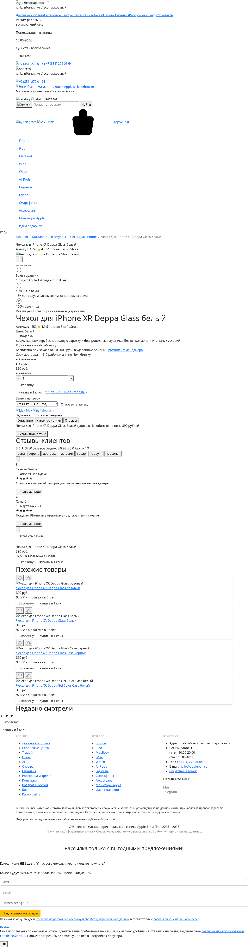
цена (21, 453)
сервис (34, 453)
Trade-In (28, 752)
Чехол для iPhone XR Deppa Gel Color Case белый (53, 685)
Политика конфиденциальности (70, 831)
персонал (113, 453)
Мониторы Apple (108, 785)
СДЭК (23, 364)
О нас (26, 757)
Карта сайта (31, 794)
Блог (25, 790)
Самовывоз (27, 359)
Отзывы (28, 766)
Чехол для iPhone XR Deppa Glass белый (46, 620)
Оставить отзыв (30, 536)
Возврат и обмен (35, 785)
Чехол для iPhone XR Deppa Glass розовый (48, 588)
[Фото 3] (25, 265)
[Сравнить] (28, 578)
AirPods (101, 766)
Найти (86, 104)
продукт (96, 453)
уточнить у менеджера (125, 350)
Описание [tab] (25, 420)
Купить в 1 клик (30, 392)
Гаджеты (102, 771)
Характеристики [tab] (49, 420)
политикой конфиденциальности (175, 919)
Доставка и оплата (36, 743)
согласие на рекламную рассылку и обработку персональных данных (82, 919)
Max (50, 122)
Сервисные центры (36, 748)
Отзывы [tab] (71, 420)
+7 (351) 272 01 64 (58, 63)
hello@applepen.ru (194, 766)
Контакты (29, 780)
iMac (99, 757)
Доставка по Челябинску (37, 345)
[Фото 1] (17, 265)
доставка (50, 453)
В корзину (26, 385)
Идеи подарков (107, 790)
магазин (66, 453)
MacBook (102, 752)
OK (4, 944)
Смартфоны (105, 776)
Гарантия (29, 771)
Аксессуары (104, 780)
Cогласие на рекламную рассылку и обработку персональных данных (149, 831)
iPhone (101, 743)
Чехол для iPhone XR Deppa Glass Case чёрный (51, 653)
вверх (4, 926)
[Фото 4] (29, 265)
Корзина (121, 122)
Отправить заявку (74, 404)
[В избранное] (20, 578)
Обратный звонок (183, 771)
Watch (100, 762)
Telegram (29, 122)
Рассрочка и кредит (37, 776)
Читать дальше (29, 491)
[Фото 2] (21, 265)
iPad (99, 748)
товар (81, 453)
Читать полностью (31, 434)
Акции (26, 762)
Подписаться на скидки (20, 913)
